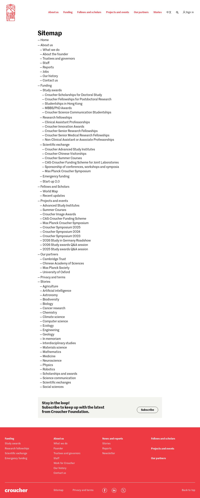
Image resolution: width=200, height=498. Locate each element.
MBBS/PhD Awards (58, 108)
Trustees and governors (59, 58)
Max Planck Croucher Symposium (68, 171)
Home (44, 40)
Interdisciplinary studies (59, 343)
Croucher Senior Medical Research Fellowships (77, 135)
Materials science (55, 347)
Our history (50, 76)
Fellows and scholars (89, 12)
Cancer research (54, 308)
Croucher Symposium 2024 (61, 232)
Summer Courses (54, 210)
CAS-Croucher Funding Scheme (64, 218)
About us (53, 12)
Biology (48, 304)
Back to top (188, 490)
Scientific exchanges (57, 382)
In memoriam (52, 339)
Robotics (49, 369)
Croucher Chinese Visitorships (65, 154)
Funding (67, 12)
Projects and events (117, 12)
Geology (48, 334)
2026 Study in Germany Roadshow (67, 240)
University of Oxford (56, 272)
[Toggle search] (177, 11)
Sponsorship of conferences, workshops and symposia (82, 167)
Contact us (50, 80)
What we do (51, 50)
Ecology (48, 325)
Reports (48, 67)
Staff (46, 63)
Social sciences (53, 387)
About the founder (55, 54)
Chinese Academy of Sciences (63, 263)
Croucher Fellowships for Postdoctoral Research (78, 99)
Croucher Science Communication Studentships (78, 112)
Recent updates (54, 196)
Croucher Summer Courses (63, 158)
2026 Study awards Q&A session (65, 245)
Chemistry (50, 312)
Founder (58, 448)
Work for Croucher (64, 463)
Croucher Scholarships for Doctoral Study (73, 95)
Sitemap (58, 490)
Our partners (141, 12)
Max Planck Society (56, 268)
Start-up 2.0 (51, 181)
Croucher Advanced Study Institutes (70, 149)
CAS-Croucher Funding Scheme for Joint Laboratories (82, 162)
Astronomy (50, 295)
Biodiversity (51, 299)
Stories (157, 12)
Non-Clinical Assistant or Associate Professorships (79, 140)
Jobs (46, 71)
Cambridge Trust (54, 259)
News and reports (112, 439)
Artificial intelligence (57, 291)
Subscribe (147, 410)
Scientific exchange (56, 144)
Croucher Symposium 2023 (61, 236)
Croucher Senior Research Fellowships (71, 131)
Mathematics (52, 352)
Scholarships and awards (60, 374)
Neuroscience (52, 360)
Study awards (52, 90)
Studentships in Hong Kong (63, 103)
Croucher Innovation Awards (64, 126)
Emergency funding (56, 176)
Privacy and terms (52, 277)
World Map (50, 191)
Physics (48, 365)
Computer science (55, 321)
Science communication (59, 378)
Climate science (54, 317)
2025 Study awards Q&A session (65, 249)
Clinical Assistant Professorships (67, 122)
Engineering (51, 330)
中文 (168, 12)
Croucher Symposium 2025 (61, 227)
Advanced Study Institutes (61, 205)
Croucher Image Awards (59, 214)
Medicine (49, 356)
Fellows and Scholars (54, 186)
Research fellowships (57, 117)
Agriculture (50, 286)
